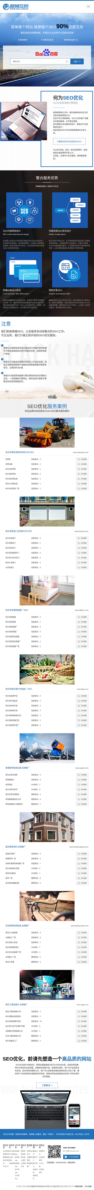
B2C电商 (12, 1151)
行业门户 (6, 1166)
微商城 (23, 1154)
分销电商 (12, 1163)
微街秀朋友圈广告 (71, 40)
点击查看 (84, 459)
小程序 (23, 1160)
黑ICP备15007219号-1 (69, 1186)
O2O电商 (12, 1154)
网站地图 (79, 1186)
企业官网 (6, 1151)
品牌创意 (6, 1154)
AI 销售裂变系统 (47, 40)
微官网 (23, 1151)
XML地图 (88, 1186)
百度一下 (77, 62)
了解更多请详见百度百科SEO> (69, 141)
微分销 (23, 1157)
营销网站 (6, 1157)
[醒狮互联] (16, 7)
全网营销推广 (23, 40)
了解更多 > (47, 1085)
